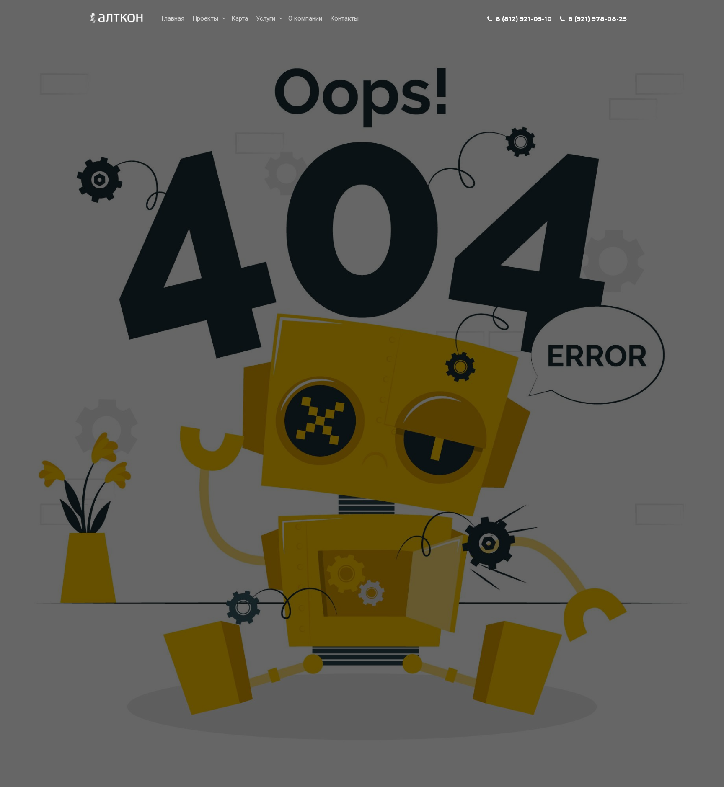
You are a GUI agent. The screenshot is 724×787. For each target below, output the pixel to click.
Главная (172, 18)
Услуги (265, 18)
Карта (239, 18)
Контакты (344, 18)
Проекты (205, 18)
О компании (305, 18)
